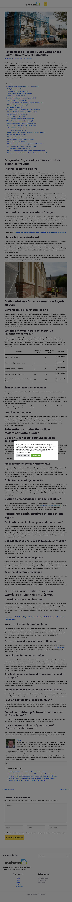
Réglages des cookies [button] (23, 455)
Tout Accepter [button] (36, 455)
